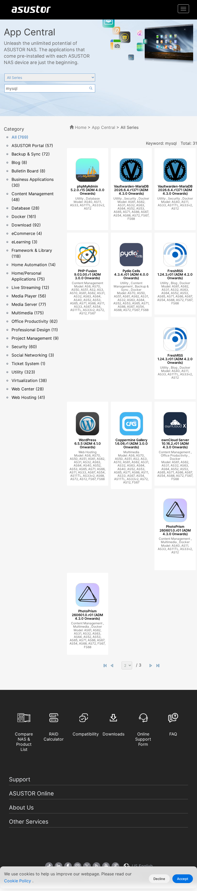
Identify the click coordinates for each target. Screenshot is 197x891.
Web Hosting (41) (28, 397)
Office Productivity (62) (35, 321)
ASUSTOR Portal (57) (32, 145)
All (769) (20, 137)
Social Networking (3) (33, 355)
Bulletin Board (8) (28, 170)
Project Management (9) (35, 338)
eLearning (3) (24, 241)
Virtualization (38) (29, 380)
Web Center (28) (28, 388)
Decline (159, 879)
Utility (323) (23, 372)
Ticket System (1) (28, 363)
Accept (182, 879)
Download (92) (26, 224)
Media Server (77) (29, 304)
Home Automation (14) (34, 264)
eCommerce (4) (27, 233)
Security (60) (24, 346)
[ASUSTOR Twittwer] (87, 866)
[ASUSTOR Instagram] (77, 866)
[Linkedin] (58, 866)
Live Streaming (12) (30, 287)
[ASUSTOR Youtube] (106, 866)
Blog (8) (19, 162)
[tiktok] (49, 866)
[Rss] (96, 866)
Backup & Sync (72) (31, 154)
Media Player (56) (29, 295)
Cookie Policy (18, 880)
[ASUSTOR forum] (115, 866)
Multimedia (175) (28, 312)
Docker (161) (24, 216)
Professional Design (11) (35, 329)
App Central (103, 127)
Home (80, 127)
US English (142, 865)
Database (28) (26, 208)
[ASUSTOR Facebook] (68, 866)
